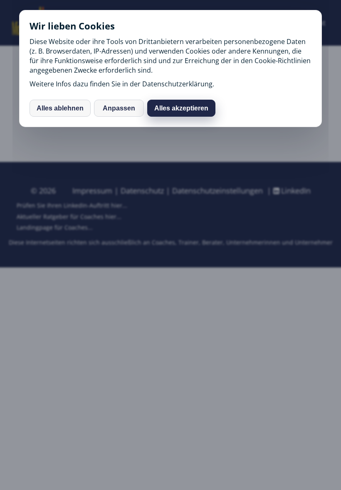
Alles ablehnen (60, 108)
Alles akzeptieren (181, 108)
